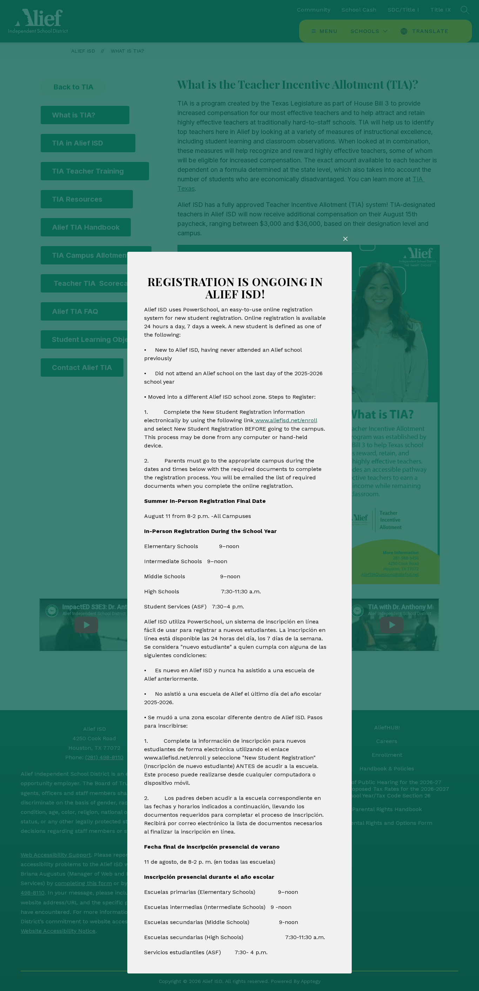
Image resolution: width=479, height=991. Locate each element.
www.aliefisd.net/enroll (285, 420)
